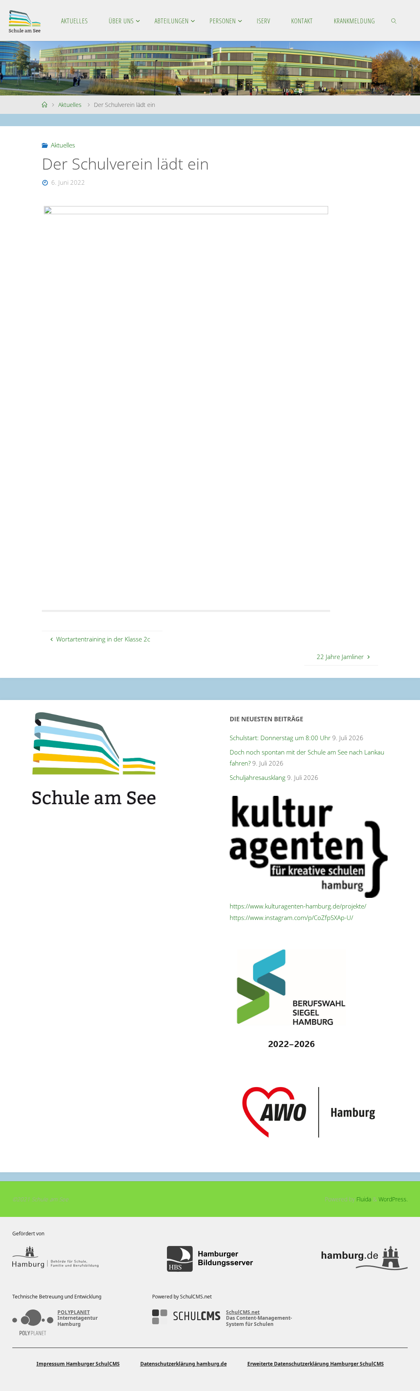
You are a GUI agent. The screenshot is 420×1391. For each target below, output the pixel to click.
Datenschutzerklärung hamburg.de (183, 1363)
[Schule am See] (24, 20)
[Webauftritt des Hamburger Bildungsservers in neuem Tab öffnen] (210, 1259)
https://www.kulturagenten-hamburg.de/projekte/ (298, 906)
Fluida (363, 1199)
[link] (394, 20)
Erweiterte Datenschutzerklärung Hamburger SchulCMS (315, 1363)
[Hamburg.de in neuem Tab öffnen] (365, 1259)
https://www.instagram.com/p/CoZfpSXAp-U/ (291, 917)
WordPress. (393, 1199)
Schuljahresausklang (257, 777)
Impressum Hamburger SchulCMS (78, 1363)
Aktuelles (70, 105)
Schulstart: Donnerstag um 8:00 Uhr (280, 738)
